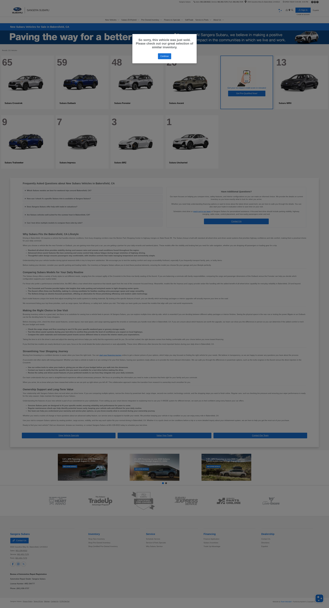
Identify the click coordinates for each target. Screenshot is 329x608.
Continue (164, 56)
